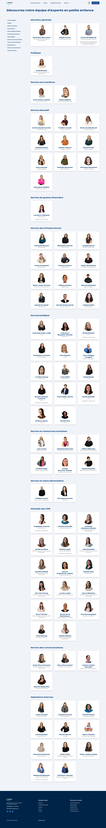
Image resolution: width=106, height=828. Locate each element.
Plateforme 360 (73, 807)
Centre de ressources (35, 3)
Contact (40, 811)
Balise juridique (73, 804)
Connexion (95, 3)
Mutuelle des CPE (74, 809)
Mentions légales (41, 820)
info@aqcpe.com (15, 808)
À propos (40, 807)
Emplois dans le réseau (55, 3)
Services (45, 3)
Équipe (39, 809)
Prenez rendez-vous (74, 811)
